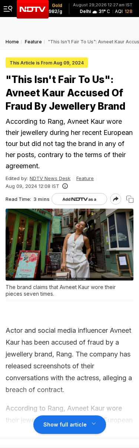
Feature (85, 178)
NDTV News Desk (50, 178)
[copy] (129, 199)
